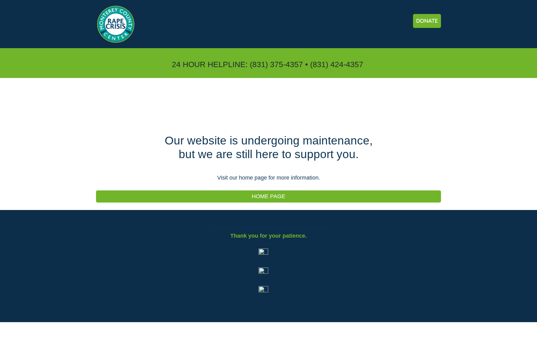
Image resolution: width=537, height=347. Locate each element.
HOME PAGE (268, 196)
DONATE (427, 20)
